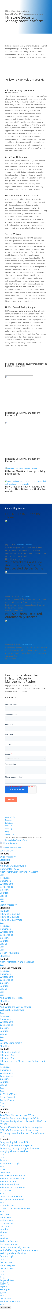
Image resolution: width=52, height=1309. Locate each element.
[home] (8, 844)
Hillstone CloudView (10, 1051)
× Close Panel (5, 1307)
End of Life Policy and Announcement (19, 1250)
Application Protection (11, 997)
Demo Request (7, 1097)
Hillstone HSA (7, 1054)
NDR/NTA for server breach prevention (19, 1130)
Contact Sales (7, 1100)
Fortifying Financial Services (14, 1151)
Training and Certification (13, 1253)
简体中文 (4, 1283)
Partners (8, 826)
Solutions (9, 823)
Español (4, 1286)
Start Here (5, 859)
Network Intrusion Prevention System (19, 871)
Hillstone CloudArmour (11, 919)
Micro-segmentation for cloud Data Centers (22, 1133)
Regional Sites (7, 1280)
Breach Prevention (9, 952)
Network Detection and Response (17, 961)
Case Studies (6, 886)
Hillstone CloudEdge (10, 916)
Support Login (7, 1256)
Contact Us (9, 834)
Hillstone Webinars (9, 1184)
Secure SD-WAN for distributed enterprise (21, 1127)
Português (5, 1289)
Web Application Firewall (12, 1009)
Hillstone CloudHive (10, 913)
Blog (7, 831)
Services (4, 1238)
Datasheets (5, 880)
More (2, 1169)
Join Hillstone (7, 1205)
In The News (6, 1190)
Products (8, 820)
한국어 (3, 1292)
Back (2, 875)
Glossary (8, 828)
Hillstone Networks (24, 545)
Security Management (11, 1042)
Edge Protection (8, 856)
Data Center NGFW (9, 868)
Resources (5, 877)
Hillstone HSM (7, 1057)
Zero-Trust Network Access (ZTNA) (17, 1115)
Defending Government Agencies (16, 1145)
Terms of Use (21, 840)
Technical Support (9, 1241)
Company (5, 1172)
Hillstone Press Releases (12, 1178)
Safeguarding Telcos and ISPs (15, 1142)
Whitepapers (6, 883)
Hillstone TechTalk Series (12, 1187)
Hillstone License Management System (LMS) (22, 1061)
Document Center (9, 1244)
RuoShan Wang (28, 644)
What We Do (10, 817)
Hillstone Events (8, 1181)
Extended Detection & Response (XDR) (19, 1118)
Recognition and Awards (12, 1199)
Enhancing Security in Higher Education (20, 1148)
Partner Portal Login (10, 1163)
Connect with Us (8, 1093)
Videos (3, 895)
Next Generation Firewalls (13, 865)
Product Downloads (10, 1301)
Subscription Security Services (15, 1247)
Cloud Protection (8, 904)
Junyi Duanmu (25, 596)
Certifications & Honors (12, 1196)
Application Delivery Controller (15, 1006)
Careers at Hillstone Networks (15, 1208)
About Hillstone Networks (13, 1175)
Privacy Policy (10, 840)
